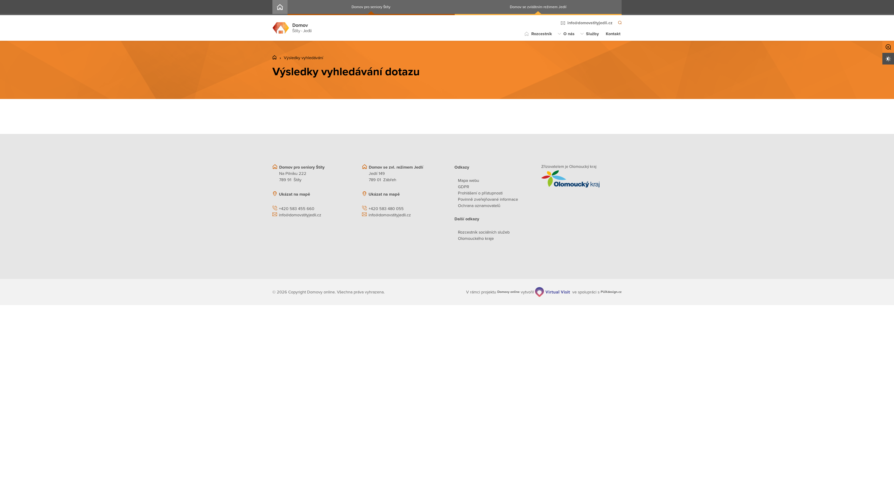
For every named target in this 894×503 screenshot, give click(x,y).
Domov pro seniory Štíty (371, 7)
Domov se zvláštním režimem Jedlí (538, 7)
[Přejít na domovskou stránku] (292, 28)
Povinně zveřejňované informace (488, 199)
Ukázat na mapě (294, 194)
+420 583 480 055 (386, 208)
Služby (592, 33)
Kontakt (613, 33)
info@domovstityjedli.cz (589, 22)
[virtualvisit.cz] (547, 291)
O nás (569, 33)
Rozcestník (541, 33)
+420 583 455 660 (296, 208)
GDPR (463, 186)
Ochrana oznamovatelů (479, 205)
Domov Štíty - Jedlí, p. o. (280, 7)
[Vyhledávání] (619, 23)
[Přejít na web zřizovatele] (581, 178)
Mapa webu (468, 180)
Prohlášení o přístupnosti (480, 193)
